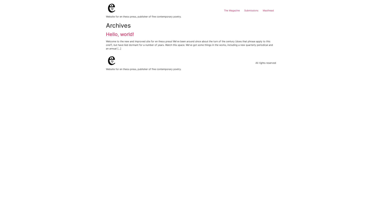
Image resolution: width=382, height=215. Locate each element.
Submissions (251, 10)
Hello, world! (120, 34)
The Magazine (232, 10)
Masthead (268, 10)
